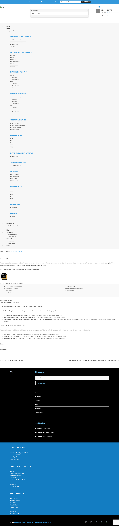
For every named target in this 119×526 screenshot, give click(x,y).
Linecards (10, 223)
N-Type (12, 140)
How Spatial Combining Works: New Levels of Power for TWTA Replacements (28, 319)
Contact (9, 239)
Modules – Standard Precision (18, 40)
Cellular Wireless (14, 176)
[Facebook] (11, 382)
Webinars (9, 232)
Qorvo (9, 259)
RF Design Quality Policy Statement (45, 432)
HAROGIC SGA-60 (14, 129)
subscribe (41, 383)
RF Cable (12, 216)
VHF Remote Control (15, 165)
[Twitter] (15, 382)
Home (1, 251)
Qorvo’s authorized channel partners (34, 265)
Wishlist (37, 400)
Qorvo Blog (8, 311)
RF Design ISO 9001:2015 (42, 428)
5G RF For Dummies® (10, 338)
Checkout (38, 408)
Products (11, 31)
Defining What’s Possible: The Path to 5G (16, 336)
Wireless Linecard (13, 225)
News (7, 251)
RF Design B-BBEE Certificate (43, 436)
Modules (14, 77)
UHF (11, 145)
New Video (7, 334)
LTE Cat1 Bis (13, 59)
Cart (36, 404)
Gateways (14, 88)
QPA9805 (3, 302)
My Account (38, 396)
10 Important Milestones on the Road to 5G (17, 315)
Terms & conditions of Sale (42, 522)
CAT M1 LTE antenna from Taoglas (11, 360)
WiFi (11, 105)
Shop (36, 392)
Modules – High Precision (16, 42)
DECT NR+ (12, 55)
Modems (12, 66)
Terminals (12, 46)
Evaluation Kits (14, 44)
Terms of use (39, 412)
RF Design (17, 522)
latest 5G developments (52, 330)
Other (11, 147)
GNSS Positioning (14, 174)
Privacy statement (27, 522)
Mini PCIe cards (14, 64)
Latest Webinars (12, 234)
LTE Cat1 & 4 (13, 57)
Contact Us (11, 241)
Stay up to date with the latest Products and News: (43, 2)
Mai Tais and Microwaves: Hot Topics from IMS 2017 (20, 317)
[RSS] (22, 382)
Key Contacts (11, 243)
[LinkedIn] (19, 382)
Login (8, 245)
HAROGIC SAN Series (15, 123)
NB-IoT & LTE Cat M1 (15, 61)
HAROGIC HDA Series (15, 127)
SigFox (12, 75)
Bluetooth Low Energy (15, 97)
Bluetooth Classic (14, 114)
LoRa (11, 81)
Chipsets (14, 99)
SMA (11, 138)
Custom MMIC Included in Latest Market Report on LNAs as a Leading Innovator (93, 360)
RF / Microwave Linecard (14, 228)
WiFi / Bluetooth (14, 181)
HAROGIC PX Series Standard (17, 125)
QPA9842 (16, 302)
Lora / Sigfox (13, 178)
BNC (11, 143)
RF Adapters (13, 207)
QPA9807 (9, 302)
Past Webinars (12, 236)
